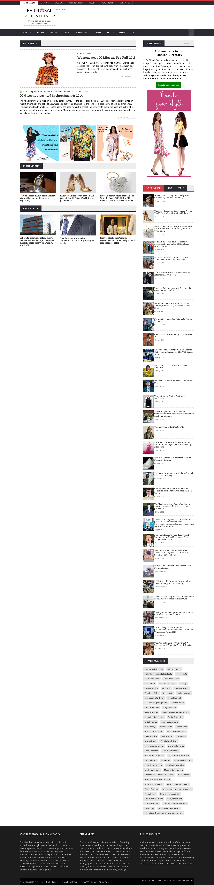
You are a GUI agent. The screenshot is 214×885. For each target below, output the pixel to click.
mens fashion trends (154, 717)
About (151, 880)
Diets (66, 32)
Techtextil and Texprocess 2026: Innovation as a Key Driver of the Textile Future (174, 597)
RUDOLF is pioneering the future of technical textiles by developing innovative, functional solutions (174, 413)
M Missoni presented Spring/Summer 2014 (51, 95)
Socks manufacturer (154, 798)
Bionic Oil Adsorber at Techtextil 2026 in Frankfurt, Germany (172, 458)
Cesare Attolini (151, 688)
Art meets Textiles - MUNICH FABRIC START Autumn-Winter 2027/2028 (171, 258)
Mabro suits (167, 736)
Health (54, 32)
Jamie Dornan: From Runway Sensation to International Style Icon (173, 273)
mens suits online (176, 746)
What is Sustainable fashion (157, 779)
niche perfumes (152, 803)
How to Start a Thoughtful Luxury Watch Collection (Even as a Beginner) (38, 198)
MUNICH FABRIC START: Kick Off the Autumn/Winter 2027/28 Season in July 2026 (172, 305)
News (98, 32)
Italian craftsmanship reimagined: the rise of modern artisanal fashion (173, 613)
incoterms (165, 760)
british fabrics (151, 722)
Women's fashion (76, 2)
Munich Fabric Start (182, 760)
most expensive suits (154, 746)
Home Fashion (82, 32)
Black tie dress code (153, 731)
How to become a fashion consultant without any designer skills (77, 240)
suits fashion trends (154, 784)
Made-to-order (166, 842)
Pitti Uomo (181, 736)
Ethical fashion (151, 789)
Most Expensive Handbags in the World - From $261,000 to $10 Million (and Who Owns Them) (117, 198)
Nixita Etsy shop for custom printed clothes (163, 813)
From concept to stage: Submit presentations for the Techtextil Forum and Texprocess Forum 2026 (173, 629)
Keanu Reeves (151, 712)
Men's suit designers (97, 845)
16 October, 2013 (128, 117)
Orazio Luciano (181, 688)
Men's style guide (37, 845)
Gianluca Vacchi (152, 707)
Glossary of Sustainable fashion (159, 774)
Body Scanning (151, 750)
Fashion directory (55, 845)
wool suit (166, 688)
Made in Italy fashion (173, 770)
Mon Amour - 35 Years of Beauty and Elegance (171, 366)
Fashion (27, 32)
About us (92, 2)
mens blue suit (174, 698)
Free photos (150, 794)
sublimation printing (175, 765)
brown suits (182, 674)
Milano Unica (150, 741)
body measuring (174, 798)
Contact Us (125, 2)
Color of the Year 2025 (169, 794)
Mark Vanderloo (152, 678)
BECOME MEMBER (184, 43)
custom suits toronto (154, 669)
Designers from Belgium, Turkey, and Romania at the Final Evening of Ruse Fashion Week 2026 (171, 537)
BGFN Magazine (29, 2)
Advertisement (108, 2)
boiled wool (182, 726)
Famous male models (154, 755)
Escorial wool (150, 760)
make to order (184, 693)
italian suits (168, 693)
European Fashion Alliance (175, 803)
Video (134, 32)
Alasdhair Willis (151, 693)
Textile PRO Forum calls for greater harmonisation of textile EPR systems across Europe (171, 244)
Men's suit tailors (110, 842)
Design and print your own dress (176, 789)
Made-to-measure (148, 842)
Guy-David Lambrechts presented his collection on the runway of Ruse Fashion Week (173, 490)
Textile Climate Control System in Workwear (169, 397)
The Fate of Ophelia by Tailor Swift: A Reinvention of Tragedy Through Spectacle (174, 644)
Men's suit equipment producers (106, 851)
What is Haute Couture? (168, 808)
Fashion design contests (178, 784)
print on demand (152, 770)
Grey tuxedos (151, 736)
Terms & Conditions (172, 880)
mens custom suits (170, 722)
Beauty (40, 32)
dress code (150, 683)
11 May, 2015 (130, 76)
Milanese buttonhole (154, 698)
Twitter (76, 882)
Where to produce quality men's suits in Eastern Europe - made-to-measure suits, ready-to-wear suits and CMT (37, 241)
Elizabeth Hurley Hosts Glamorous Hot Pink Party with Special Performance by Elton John (172, 444)
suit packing (150, 726)
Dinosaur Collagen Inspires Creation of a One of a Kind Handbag (172, 289)
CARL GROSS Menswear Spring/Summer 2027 (173, 335)
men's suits (43, 842)
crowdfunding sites (153, 765)
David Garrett (178, 702)
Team (159, 880)
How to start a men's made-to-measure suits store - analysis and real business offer (117, 240)
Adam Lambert (174, 669)
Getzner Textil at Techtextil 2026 (169, 427)
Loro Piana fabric (171, 678)
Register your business (168, 85)
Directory (45, 2)
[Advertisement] (138, 16)
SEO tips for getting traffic (156, 702)
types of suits (166, 726)
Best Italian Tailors (169, 741)
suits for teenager (167, 683)
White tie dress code (176, 731)
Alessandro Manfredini (178, 755)
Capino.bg (149, 808)
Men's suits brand (170, 750)
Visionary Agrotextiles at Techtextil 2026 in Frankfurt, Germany (174, 474)
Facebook (67, 882)
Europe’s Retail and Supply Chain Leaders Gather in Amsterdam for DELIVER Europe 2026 (173, 352)
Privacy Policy (188, 880)
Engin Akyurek (169, 707)
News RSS (85, 882)
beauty (183, 683)
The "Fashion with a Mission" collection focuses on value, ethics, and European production (172, 506)
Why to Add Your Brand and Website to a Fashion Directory (172, 566)
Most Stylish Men (116, 32)
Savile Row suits (175, 717)
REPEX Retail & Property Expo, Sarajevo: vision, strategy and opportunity (173, 582)
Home (143, 880)
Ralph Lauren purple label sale (158, 674)
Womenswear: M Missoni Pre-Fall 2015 (106, 57)
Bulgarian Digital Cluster (100, 882)
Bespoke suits (185, 863)
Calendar (59, 2)
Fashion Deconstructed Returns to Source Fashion (173, 320)
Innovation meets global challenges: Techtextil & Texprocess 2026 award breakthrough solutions (171, 552)
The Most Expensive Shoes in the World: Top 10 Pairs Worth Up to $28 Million (77, 198)
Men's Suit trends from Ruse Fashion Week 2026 (174, 381)
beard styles (183, 774)
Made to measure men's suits (175, 712)
